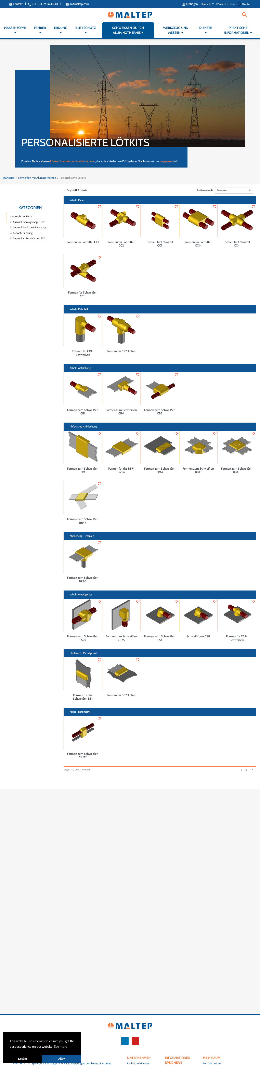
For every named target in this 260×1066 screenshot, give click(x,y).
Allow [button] (61, 1059)
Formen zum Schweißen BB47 (82, 521)
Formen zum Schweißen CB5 (159, 411)
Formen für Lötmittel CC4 (236, 244)
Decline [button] (22, 1059)
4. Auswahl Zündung (21, 232)
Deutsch (206, 4)
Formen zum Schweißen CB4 (121, 411)
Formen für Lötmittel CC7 (159, 244)
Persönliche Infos (212, 1063)
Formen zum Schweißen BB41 (198, 470)
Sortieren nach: (204, 190)
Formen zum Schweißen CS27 (82, 638)
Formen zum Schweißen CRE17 (82, 755)
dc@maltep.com (77, 4)
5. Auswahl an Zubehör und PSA (27, 238)
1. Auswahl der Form (21, 216)
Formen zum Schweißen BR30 (82, 579)
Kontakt (16, 4)
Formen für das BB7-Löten (121, 470)
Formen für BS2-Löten (121, 695)
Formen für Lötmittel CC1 (83, 242)
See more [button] (60, 1046)
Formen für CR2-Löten (121, 351)
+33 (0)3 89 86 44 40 (43, 4)
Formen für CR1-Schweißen (82, 353)
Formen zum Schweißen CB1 (82, 411)
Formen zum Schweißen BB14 (159, 470)
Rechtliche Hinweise (138, 1063)
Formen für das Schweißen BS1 (83, 697)
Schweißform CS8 (198, 636)
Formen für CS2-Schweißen (236, 638)
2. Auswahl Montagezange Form (27, 221)
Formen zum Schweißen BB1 (82, 470)
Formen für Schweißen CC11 (82, 294)
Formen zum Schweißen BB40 (236, 470)
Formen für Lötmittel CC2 (121, 244)
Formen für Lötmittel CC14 (198, 244)
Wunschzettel (226, 4)
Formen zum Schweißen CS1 (159, 638)
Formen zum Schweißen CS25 (121, 638)
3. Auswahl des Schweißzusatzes (28, 227)
